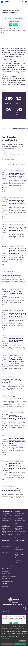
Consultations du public (6, 518)
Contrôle (17, 511)
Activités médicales (6, 569)
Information (5, 540)
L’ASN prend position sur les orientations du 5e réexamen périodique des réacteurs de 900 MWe (17, 176)
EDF (8, 71)
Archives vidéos (5, 548)
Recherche (17, 547)
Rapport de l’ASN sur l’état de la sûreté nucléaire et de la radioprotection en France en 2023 (17, 251)
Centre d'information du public (7, 550)
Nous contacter (5, 552)
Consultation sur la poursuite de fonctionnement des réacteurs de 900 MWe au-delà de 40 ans (17, 467)
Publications (4, 544)
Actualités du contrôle (19, 513)
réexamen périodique (14, 185)
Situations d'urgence (19, 549)
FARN (22, 67)
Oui (11, 24)
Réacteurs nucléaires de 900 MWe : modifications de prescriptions (13, 274)
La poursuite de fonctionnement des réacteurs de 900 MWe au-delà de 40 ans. (17, 418)
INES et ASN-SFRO (19, 518)
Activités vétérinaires (6, 573)
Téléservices (4, 583)
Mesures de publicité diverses (6, 529)
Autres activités (20, 540)
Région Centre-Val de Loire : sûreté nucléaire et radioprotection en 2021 (17, 359)
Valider (5, 611)
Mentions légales (5, 638)
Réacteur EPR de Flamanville (18, 529)
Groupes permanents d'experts (19, 545)
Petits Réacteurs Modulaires (18, 523)
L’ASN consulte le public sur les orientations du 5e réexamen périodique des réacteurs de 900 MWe (17, 203)
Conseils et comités (19, 552)
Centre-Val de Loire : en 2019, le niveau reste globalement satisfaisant (14, 489)
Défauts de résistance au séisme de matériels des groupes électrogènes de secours (17, 441)
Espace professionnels (9, 566)
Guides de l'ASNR (5, 520)
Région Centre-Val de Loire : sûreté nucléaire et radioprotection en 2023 (17, 229)
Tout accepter (20, 644)
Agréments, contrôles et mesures (9, 576)
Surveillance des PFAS (19, 526)
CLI (15, 557)
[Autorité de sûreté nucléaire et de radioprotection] (6, 2)
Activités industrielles (6, 571)
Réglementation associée (7, 534)
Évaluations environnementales (6, 526)
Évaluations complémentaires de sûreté (19, 536)
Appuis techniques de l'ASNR (19, 555)
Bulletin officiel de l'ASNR (7, 515)
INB (12, 62)
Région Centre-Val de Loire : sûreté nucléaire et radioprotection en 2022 (17, 293)
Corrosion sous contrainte (20, 531)
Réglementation (7, 511)
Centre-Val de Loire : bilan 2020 (11, 399)
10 (19, 164)
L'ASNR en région (18, 515)
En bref (5, 128)
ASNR (21, 154)
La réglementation (5, 513)
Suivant (23, 164)
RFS (2, 523)
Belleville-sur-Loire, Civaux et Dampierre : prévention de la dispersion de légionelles (14, 381)
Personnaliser (22, 640)
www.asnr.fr (21, 156)
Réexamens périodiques (20, 520)
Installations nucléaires (6, 568)
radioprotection (14, 154)
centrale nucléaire (9, 47)
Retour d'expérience (6, 578)
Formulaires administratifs (7, 581)
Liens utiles (17, 562)
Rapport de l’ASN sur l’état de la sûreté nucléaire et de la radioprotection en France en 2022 (17, 316)
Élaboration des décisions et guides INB (7, 532)
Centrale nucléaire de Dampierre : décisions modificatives (16, 340)
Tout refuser (7, 644)
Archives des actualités (6, 546)
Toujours (15, 24)
